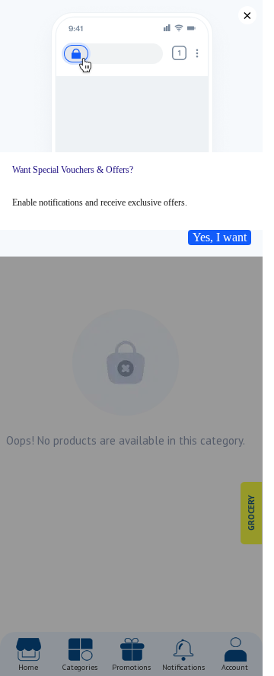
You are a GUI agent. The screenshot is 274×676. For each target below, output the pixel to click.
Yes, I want (220, 237)
